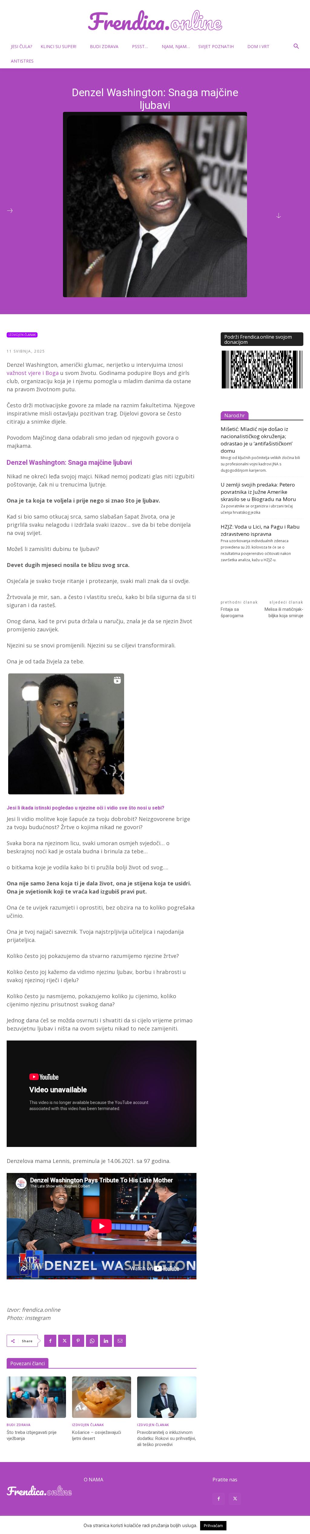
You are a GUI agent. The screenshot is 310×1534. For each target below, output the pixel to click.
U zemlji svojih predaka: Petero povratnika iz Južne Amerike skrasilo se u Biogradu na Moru (258, 492)
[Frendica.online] (155, 20)
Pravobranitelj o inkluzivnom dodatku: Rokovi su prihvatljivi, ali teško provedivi (166, 1438)
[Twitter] (64, 1341)
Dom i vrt (258, 46)
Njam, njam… (176, 46)
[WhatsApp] (92, 1341)
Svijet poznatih (216, 46)
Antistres (22, 61)
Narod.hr (234, 415)
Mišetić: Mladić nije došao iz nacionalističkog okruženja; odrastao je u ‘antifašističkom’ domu (256, 439)
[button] (296, 47)
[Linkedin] (106, 1341)
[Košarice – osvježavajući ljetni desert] (101, 1397)
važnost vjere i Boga (33, 372)
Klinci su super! (58, 46)
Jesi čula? (21, 46)
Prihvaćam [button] (213, 1525)
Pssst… (140, 46)
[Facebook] (50, 1341)
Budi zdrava (104, 46)
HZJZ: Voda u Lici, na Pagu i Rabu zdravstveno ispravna (260, 530)
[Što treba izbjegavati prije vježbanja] (36, 1397)
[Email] (120, 1341)
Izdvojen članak (22, 335)
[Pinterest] (78, 1341)
